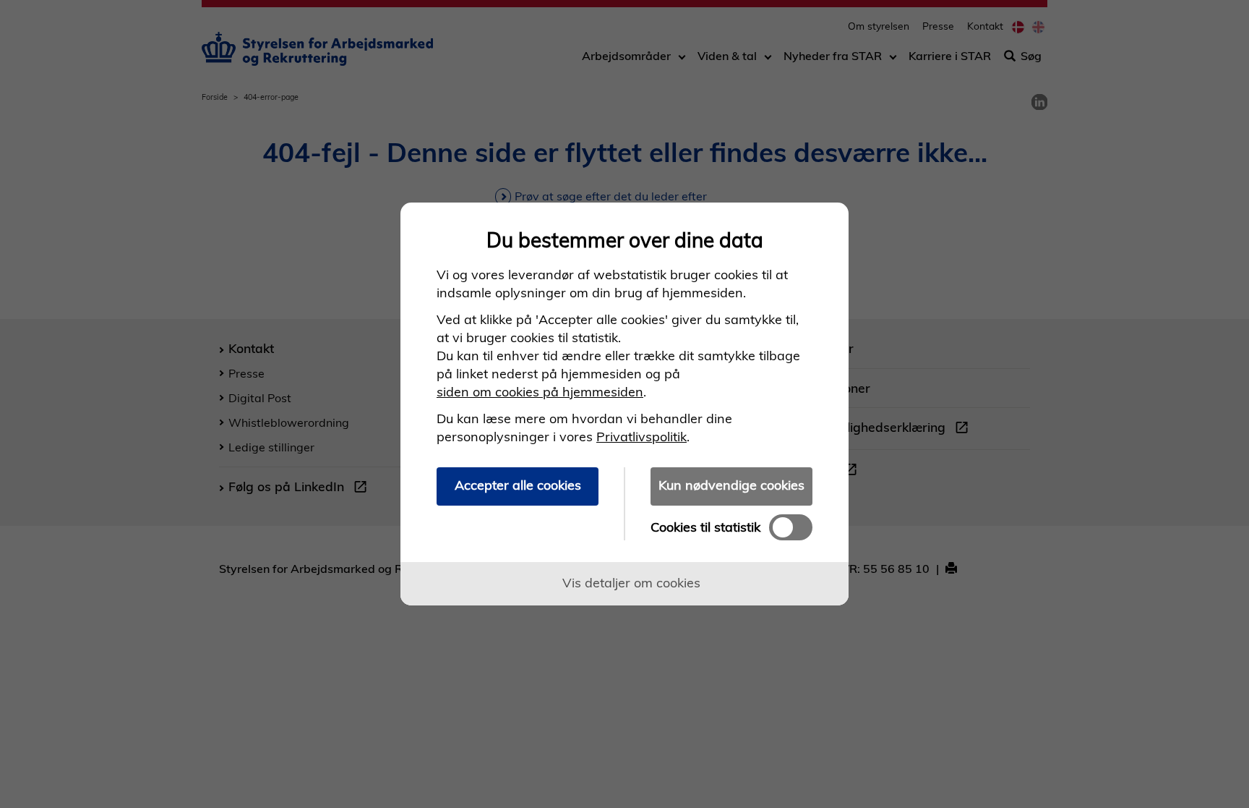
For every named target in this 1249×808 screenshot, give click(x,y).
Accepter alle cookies (518, 485)
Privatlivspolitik (641, 436)
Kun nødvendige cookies (731, 485)
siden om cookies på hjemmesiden (540, 391)
